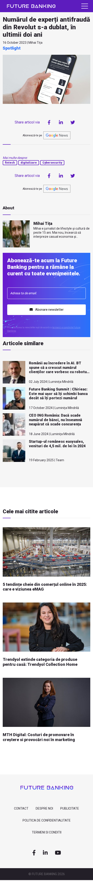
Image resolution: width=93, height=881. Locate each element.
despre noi (44, 808)
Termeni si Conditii (46, 832)
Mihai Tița (42, 223)
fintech (10, 162)
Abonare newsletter (49, 309)
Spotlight (12, 48)
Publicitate (69, 808)
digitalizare (29, 162)
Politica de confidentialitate (47, 820)
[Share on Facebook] (49, 122)
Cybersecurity (52, 162)
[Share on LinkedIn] (61, 122)
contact (21, 808)
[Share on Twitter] (73, 122)
